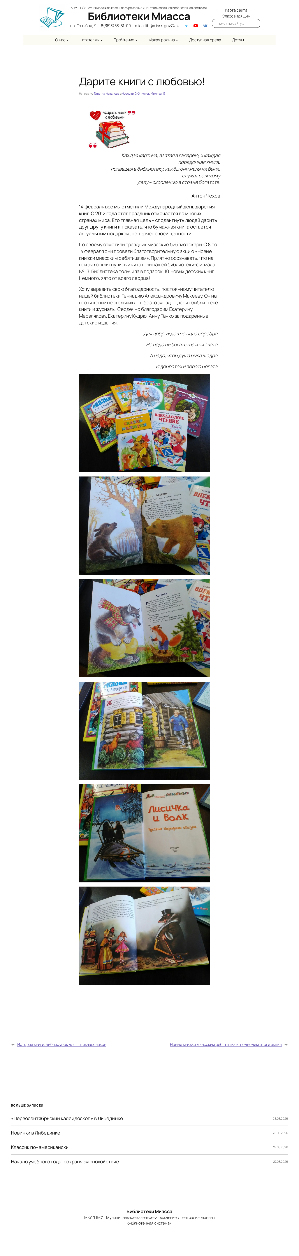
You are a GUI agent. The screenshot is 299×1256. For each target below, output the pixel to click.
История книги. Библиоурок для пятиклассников (61, 1044)
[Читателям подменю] (101, 40)
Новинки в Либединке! (36, 1133)
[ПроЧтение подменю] (136, 40)
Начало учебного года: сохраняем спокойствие (65, 1161)
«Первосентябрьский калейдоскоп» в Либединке (67, 1118)
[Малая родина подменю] (177, 40)
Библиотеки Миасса (139, 16)
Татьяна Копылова (106, 93)
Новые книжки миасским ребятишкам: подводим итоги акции (226, 1044)
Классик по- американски (40, 1147)
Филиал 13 (158, 93)
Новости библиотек (136, 93)
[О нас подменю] (67, 40)
